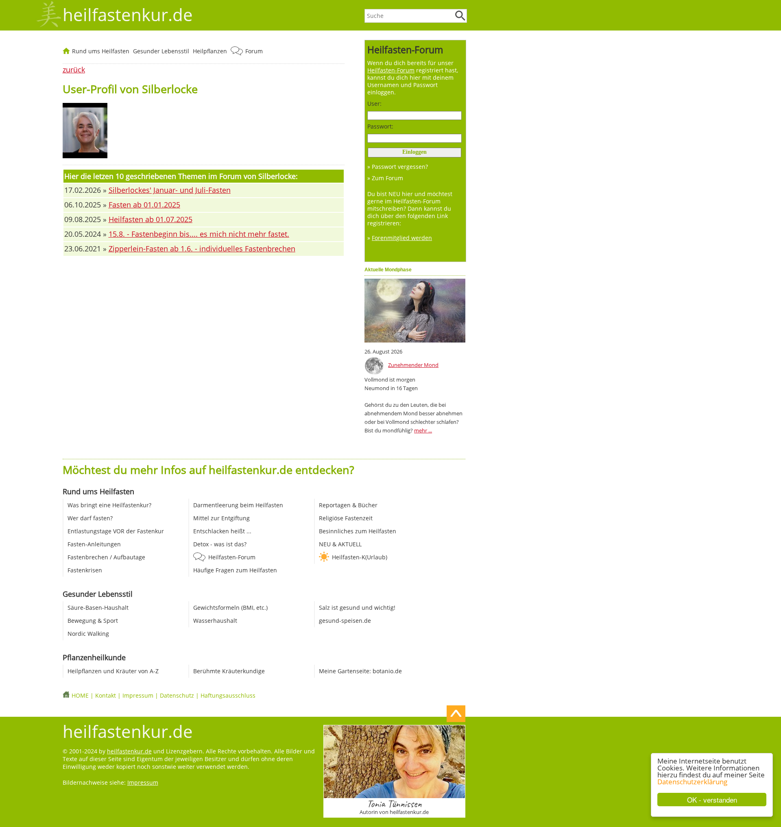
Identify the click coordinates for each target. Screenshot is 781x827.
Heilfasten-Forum (231, 557)
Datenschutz (177, 695)
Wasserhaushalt (215, 620)
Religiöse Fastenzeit (346, 518)
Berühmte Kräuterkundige (229, 671)
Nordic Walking (88, 633)
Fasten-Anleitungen (94, 544)
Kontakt (105, 695)
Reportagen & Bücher (348, 505)
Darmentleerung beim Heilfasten (238, 505)
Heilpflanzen (210, 51)
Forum (254, 51)
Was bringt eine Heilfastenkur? (109, 505)
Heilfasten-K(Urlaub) (359, 557)
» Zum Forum (385, 178)
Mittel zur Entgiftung (221, 518)
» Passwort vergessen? (397, 166)
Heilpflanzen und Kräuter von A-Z (113, 671)
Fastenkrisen (85, 570)
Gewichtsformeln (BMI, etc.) (230, 607)
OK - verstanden (712, 799)
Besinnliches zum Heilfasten (357, 531)
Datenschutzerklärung (692, 781)
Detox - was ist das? (220, 544)
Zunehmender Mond (413, 365)
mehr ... (423, 430)
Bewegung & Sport (93, 620)
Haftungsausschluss (228, 695)
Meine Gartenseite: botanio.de (360, 671)
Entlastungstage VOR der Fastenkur (116, 531)
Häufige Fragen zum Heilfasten (235, 570)
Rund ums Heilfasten (100, 51)
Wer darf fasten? (90, 518)
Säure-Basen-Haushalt (98, 607)
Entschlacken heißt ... (222, 531)
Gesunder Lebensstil (161, 51)
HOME (80, 695)
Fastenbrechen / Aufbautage (106, 557)
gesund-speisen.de (345, 620)
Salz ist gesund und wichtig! (357, 607)
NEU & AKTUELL (340, 544)
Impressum (137, 695)
